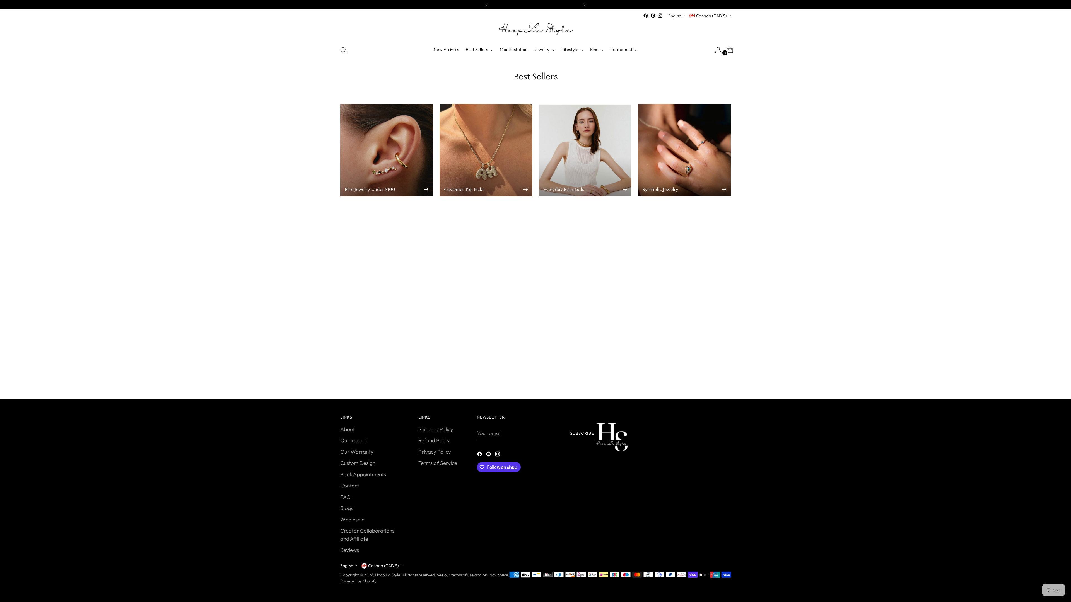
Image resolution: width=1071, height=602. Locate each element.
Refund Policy (434, 440)
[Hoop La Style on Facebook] (645, 15)
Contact (349, 485)
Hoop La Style (387, 574)
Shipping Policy (435, 429)
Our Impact (353, 440)
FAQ (345, 497)
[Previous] (487, 4)
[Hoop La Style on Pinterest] (652, 15)
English (674, 15)
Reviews (349, 550)
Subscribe (582, 433)
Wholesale (352, 519)
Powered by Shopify (358, 581)
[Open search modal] (343, 49)
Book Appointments (363, 474)
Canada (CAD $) (711, 15)
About (347, 429)
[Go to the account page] (716, 49)
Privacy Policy (434, 451)
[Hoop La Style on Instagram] (660, 15)
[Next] (584, 4)
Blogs (346, 508)
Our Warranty (356, 451)
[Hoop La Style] (535, 30)
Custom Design (357, 463)
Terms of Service (437, 463)
